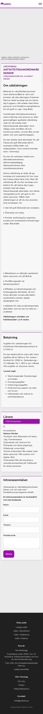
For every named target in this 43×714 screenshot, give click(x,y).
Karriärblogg (21, 650)
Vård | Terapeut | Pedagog (18, 57)
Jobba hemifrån (21, 669)
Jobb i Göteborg (21, 634)
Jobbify (4, 57)
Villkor (21, 685)
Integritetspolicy (21, 688)
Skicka (9, 554)
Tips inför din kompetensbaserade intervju (21, 664)
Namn (6, 504)
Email (5, 515)
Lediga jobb (21, 627)
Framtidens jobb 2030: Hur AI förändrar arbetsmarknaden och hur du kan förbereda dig (22, 657)
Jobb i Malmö (21, 638)
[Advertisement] (21, 32)
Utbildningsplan (13, 421)
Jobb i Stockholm (21, 631)
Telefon (7, 525)
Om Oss (21, 681)
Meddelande (9, 535)
